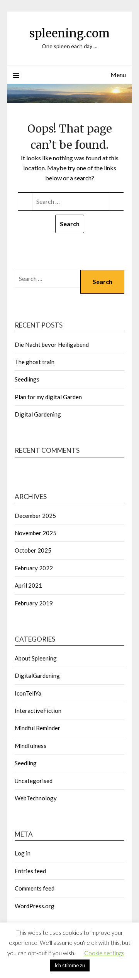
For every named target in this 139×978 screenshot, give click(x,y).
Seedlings (27, 379)
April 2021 (28, 585)
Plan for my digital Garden (48, 396)
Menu (118, 74)
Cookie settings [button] (104, 952)
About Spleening (36, 658)
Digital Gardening (38, 414)
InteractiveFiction (38, 710)
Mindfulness (30, 745)
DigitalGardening (37, 675)
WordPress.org (34, 905)
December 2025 (35, 515)
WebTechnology (36, 798)
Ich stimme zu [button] (69, 965)
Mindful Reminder (37, 727)
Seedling (26, 763)
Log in (23, 853)
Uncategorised (34, 780)
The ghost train (34, 361)
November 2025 (35, 532)
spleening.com (69, 33)
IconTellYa (28, 693)
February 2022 (34, 568)
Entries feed (30, 870)
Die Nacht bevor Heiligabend (52, 344)
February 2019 (34, 603)
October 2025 (33, 550)
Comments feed (34, 888)
